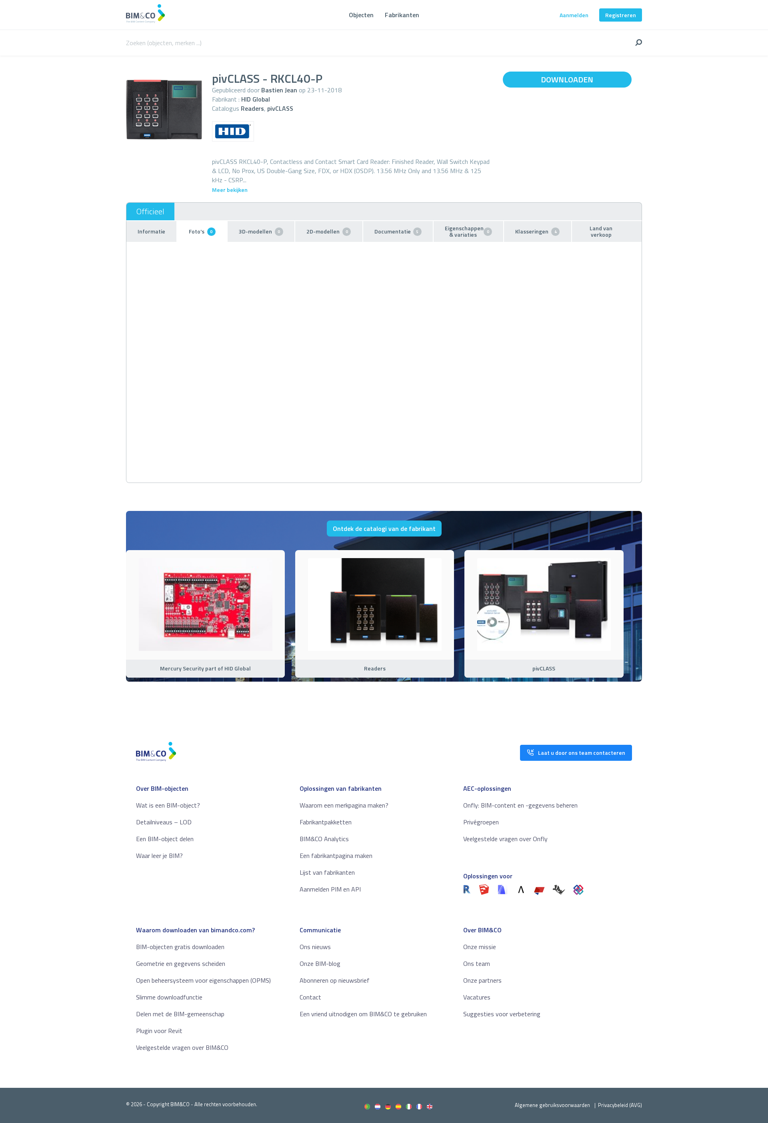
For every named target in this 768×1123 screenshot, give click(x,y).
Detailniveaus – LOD (164, 822)
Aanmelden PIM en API (330, 889)
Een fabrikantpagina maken (336, 855)
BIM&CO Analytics (324, 839)
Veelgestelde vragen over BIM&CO (182, 1047)
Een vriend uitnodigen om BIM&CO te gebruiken (363, 1014)
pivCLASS (280, 108)
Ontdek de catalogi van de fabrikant (384, 528)
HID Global (255, 99)
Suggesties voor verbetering (501, 1014)
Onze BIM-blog (320, 963)
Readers (252, 108)
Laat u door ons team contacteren (581, 752)
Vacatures (476, 997)
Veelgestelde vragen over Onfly (505, 839)
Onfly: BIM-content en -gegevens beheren (520, 805)
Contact (310, 997)
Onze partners (482, 980)
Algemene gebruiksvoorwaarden (552, 1105)
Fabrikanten (402, 15)
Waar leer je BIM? (159, 855)
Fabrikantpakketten (326, 822)
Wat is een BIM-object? (168, 805)
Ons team (476, 963)
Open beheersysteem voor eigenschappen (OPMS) (203, 980)
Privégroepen (481, 822)
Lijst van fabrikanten (327, 872)
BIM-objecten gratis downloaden (180, 946)
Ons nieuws (315, 946)
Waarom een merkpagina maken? (344, 805)
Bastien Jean (279, 90)
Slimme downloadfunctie (169, 997)
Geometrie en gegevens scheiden (180, 963)
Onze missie (479, 946)
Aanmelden (574, 15)
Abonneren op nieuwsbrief (335, 980)
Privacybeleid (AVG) (620, 1105)
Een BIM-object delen (165, 839)
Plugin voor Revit (159, 1030)
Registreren (620, 15)
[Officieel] (150, 211)
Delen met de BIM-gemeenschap (180, 1014)
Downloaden (567, 79)
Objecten (361, 15)
